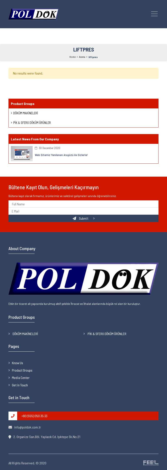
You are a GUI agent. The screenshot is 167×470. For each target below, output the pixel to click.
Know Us (17, 363)
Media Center (21, 377)
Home (72, 56)
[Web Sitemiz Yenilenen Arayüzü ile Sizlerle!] (22, 153)
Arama (82, 56)
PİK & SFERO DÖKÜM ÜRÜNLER (32, 123)
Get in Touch (20, 385)
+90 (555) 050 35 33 (34, 416)
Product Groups (22, 370)
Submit (83, 218)
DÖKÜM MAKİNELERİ (25, 113)
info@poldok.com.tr (27, 427)
